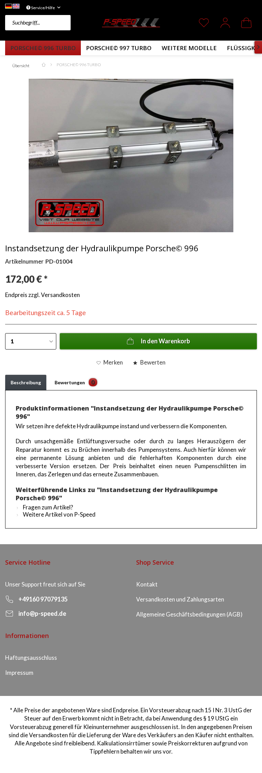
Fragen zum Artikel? (47, 507)
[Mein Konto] (225, 22)
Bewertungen (75, 382)
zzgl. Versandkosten (54, 294)
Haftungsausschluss (31, 657)
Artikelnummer (24, 261)
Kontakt (147, 584)
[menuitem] (52, 22)
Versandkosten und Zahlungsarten (180, 599)
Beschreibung (26, 382)
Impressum (19, 672)
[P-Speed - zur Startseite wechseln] (131, 22)
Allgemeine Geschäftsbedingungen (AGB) (189, 614)
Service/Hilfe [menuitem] (43, 7)
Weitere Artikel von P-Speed (59, 514)
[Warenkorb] (246, 22)
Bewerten (152, 362)
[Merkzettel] (204, 22)
